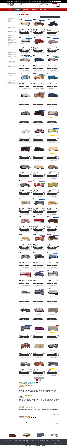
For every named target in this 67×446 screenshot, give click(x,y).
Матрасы (50, 9)
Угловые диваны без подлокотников (11, 21)
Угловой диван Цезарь (30, 396)
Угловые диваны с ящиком (12, 26)
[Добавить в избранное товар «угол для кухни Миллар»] (31, 355)
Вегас (34, 270)
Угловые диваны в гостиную (12, 76)
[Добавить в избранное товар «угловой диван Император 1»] (44, 265)
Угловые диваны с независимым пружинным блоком (12, 42)
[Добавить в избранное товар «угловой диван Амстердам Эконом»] (58, 301)
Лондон (34, 162)
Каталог (16, 1)
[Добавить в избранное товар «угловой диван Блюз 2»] (58, 319)
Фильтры (49, 16)
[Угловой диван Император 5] (39, 364)
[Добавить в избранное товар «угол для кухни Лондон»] (31, 283)
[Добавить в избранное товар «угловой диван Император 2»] (31, 122)
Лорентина (21, 198)
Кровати (45, 9)
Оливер (48, 19)
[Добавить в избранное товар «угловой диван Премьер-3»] (58, 247)
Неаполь (48, 37)
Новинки (46, 440)
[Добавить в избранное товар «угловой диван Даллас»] (44, 211)
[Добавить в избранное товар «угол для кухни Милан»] (44, 229)
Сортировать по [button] (23, 16)
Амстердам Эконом (50, 288)
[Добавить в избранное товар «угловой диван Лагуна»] (58, 194)
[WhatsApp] (24, 382)
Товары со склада (30, 441)
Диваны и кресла (31, 440)
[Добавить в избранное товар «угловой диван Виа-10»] (44, 68)
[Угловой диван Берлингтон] (53, 346)
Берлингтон (49, 341)
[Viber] (23, 382)
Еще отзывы (22, 425)
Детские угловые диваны (11, 61)
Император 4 (49, 198)
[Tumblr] (21, 382)
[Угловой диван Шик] (25, 256)
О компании (37, 440)
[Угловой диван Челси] (53, 95)
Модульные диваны (26, 9)
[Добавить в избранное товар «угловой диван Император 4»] (58, 211)
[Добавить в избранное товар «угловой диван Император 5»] (44, 373)
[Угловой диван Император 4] (53, 203)
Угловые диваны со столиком (12, 31)
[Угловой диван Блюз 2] (53, 310)
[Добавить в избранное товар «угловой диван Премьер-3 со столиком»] (44, 86)
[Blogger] (28, 382)
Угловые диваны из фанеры (12, 22)
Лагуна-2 (20, 73)
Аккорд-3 (20, 19)
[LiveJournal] (34, 382)
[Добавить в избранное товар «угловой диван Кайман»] (44, 50)
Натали (48, 252)
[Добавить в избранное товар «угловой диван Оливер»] (58, 32)
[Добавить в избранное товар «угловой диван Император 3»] (58, 158)
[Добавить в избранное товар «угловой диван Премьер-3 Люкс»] (44, 32)
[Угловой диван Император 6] (25, 95)
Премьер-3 (49, 234)
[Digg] (37, 382)
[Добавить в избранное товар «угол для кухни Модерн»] (44, 247)
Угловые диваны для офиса (12, 73)
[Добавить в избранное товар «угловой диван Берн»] (58, 229)
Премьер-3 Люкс (36, 19)
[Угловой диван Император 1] (39, 256)
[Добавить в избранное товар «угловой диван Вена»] (31, 50)
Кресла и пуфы (56, 9)
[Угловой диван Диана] (25, 131)
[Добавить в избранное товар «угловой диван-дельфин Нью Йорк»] (31, 373)
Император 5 (35, 359)
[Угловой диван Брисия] (39, 131)
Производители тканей (23, 440)
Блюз (34, 180)
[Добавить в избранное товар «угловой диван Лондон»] (44, 176)
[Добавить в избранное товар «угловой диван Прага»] (44, 122)
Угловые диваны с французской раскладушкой (12, 58)
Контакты (45, 1)
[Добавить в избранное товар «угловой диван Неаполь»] (58, 50)
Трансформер (21, 162)
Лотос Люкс (35, 288)
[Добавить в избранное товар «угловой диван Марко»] (44, 158)
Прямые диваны (9, 9)
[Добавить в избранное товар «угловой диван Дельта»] (58, 283)
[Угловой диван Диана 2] (25, 310)
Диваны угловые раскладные (12, 62)
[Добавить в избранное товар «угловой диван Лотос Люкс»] (44, 301)
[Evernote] (32, 382)
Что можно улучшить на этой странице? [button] (16, 427)
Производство (18, 441)
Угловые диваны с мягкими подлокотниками (12, 40)
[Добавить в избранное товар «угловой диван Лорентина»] (31, 211)
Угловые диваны (17, 9)
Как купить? (39, 1)
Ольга (34, 91)
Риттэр (48, 162)
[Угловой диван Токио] (39, 346)
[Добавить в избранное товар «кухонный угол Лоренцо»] (58, 337)
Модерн (34, 234)
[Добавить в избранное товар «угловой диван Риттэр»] (58, 176)
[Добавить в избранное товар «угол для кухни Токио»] (44, 355)
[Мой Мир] (30, 382)
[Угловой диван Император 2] (25, 113)
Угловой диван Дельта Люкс (31, 417)
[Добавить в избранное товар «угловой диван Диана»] (31, 140)
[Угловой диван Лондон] (39, 167)
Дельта (48, 270)
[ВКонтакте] (19, 382)
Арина (20, 216)
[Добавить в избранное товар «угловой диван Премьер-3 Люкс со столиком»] (31, 68)
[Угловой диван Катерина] (25, 238)
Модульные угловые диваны (12, 32)
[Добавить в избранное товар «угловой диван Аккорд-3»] (31, 32)
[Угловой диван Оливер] (53, 24)
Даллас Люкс (49, 359)
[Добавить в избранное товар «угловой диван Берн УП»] (31, 158)
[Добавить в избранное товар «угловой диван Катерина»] (31, 247)
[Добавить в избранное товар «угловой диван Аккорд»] (31, 194)
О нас (12, 1)
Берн (48, 216)
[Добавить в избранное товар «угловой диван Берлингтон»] (58, 355)
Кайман (34, 37)
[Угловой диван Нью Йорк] (25, 364)
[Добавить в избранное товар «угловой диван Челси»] (58, 104)
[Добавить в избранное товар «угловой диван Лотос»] (31, 337)
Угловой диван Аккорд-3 (30, 407)
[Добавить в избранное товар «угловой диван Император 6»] (31, 104)
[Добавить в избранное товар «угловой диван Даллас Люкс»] (58, 373)
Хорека (41, 9)
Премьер (48, 55)
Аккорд (20, 180)
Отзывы (49, 1)
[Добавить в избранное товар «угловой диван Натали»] (58, 265)
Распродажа (21, 1)
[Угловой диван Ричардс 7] (39, 328)
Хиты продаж (28, 1)
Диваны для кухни (35, 9)
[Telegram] (26, 382)
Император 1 (35, 252)
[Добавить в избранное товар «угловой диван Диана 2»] (31, 319)
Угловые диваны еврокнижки (12, 17)
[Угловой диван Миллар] (25, 346)
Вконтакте (19, 443)
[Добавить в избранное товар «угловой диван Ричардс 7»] (44, 337)
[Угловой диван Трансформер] (25, 167)
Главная (8, 1)
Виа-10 (34, 55)
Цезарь (20, 288)
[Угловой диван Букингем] (39, 310)
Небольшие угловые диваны (12, 65)
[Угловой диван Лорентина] (25, 203)
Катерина (21, 234)
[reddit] (31, 382)
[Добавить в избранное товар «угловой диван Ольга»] (44, 104)
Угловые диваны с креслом (12, 28)
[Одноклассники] (20, 382)
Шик (20, 252)
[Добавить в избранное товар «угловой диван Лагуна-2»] (31, 86)
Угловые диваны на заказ (11, 66)
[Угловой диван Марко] (39, 149)
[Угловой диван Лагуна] (53, 185)
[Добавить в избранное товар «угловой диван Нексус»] (58, 86)
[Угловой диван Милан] (39, 221)
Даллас (34, 198)
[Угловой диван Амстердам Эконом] (53, 292)
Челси (48, 91)
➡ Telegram (56, 6)
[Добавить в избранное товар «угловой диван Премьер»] (58, 68)
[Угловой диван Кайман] (39, 42)
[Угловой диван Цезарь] (25, 292)
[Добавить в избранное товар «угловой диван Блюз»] (44, 194)
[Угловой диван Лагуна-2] (25, 77)
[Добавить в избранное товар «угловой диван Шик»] (31, 265)
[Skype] (27, 382)
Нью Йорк (21, 359)
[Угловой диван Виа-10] (39, 59)
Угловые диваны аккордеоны (12, 56)
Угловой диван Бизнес (30, 386)
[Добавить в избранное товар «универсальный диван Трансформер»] (31, 176)
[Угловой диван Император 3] (53, 149)
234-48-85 (56, 3)
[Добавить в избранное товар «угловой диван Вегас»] (44, 283)
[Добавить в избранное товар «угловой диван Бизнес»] (58, 140)
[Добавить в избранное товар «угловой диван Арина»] (31, 229)
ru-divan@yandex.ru (13, 443)
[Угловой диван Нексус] (53, 77)
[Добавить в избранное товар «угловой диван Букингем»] (44, 319)
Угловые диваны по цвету (11, 82)
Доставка (34, 1)
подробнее (24, 32)
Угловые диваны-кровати (11, 67)
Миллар (20, 341)
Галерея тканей (24, 441)
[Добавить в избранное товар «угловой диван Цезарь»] (31, 301)
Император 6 (21, 91)
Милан (34, 216)
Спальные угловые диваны (12, 46)
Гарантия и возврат (10, 441)
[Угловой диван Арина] (25, 221)
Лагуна (48, 180)
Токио (34, 341)
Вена (20, 37)
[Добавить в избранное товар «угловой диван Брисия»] (44, 140)
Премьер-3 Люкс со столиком (24, 55)
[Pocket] (35, 382)
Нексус (48, 73)
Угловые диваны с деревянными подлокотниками (12, 38)
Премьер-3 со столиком (37, 73)
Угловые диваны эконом (11, 27)
